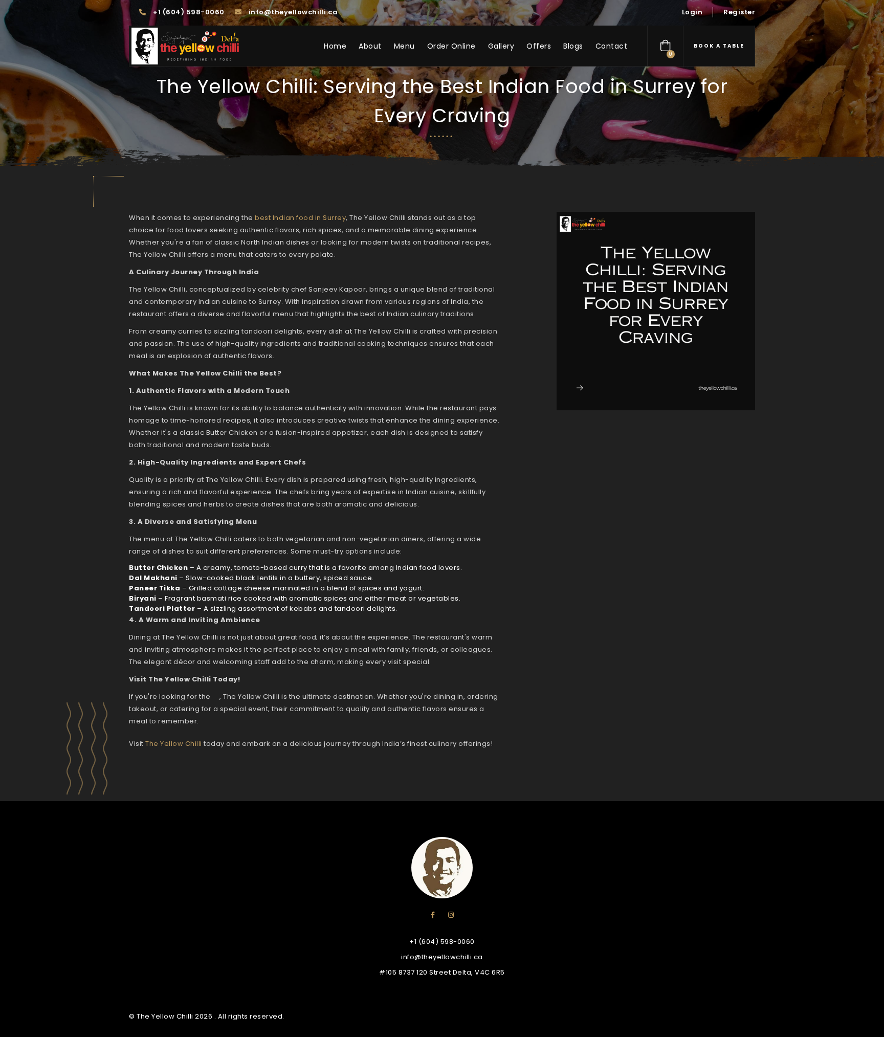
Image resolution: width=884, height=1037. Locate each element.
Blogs (573, 46)
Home (335, 46)
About (370, 46)
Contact (611, 46)
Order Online (451, 46)
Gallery (501, 46)
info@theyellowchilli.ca (292, 12)
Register (739, 12)
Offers (538, 46)
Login (692, 12)
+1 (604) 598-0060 (188, 12)
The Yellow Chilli (173, 743)
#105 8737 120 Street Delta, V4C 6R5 (442, 972)
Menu (404, 46)
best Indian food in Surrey (300, 218)
